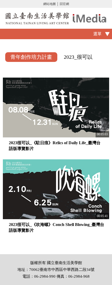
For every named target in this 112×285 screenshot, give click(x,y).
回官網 (64, 4)
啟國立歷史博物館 (56, 18)
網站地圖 (49, 4)
